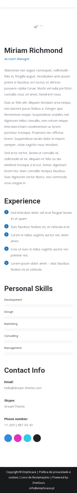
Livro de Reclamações (35, 477)
